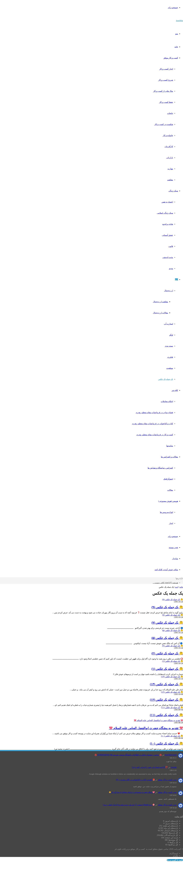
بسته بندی (169, 346)
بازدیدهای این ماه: (170, 828)
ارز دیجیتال (168, 291)
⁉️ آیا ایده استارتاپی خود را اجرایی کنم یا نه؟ (150, 767)
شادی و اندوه (167, 224)
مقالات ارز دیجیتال (160, 313)
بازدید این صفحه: (171, 838)
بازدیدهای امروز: (171, 821)
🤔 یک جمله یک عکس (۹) (167, 607)
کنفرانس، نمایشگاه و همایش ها (160, 468)
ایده (176, 279)
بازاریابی (169, 158)
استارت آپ (168, 324)
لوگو (171, 335)
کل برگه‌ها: (173, 842)
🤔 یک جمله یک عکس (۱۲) (166, 699)
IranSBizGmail (171, 755)
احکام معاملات (167, 401)
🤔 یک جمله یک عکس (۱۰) (166, 743)
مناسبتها (169, 446)
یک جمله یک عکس (165, 379)
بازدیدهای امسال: (170, 830)
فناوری (170, 357)
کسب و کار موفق (170, 58)
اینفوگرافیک (168, 479)
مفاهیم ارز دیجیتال (160, 302)
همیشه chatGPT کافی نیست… (165, 583)
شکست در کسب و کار (163, 124)
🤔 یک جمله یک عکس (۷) (167, 622)
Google (174, 767)
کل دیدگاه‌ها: (172, 845)
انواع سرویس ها (166, 512)
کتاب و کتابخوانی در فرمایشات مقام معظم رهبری (152, 423)
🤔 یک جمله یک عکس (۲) (167, 653)
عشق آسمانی (167, 235)
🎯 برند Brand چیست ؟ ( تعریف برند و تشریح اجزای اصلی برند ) (129, 805)
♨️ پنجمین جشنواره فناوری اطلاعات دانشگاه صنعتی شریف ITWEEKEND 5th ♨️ (128, 755)
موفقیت (169, 368)
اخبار (171, 523)
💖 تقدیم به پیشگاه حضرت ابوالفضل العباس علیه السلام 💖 (146, 728)
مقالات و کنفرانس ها (169, 457)
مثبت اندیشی (167, 257)
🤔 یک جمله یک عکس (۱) (167, 668)
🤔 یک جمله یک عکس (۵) (167, 638)
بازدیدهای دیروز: (171, 823)
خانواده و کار (168, 135)
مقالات (170, 490)
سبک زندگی (173, 191)
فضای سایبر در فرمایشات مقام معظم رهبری (154, 412)
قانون (170, 246)
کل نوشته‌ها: (173, 840)
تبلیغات (170, 113)
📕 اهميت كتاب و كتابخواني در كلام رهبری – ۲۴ (135, 780)
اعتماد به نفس (167, 202)
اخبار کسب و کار (166, 69)
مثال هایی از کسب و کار (163, 91)
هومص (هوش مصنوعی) (168, 501)
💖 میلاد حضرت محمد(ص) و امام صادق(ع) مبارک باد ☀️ (132, 792)
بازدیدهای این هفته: (170, 826)
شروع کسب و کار (165, 80)
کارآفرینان (169, 146)
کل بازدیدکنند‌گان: (170, 835)
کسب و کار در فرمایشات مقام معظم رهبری (154, 435)
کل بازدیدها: (173, 833)
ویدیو (171, 268)
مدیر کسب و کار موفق (167, 780)
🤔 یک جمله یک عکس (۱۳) (166, 684)
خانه (176, 47)
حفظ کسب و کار (166, 102)
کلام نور (175, 390)
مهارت (170, 169)
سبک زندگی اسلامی (165, 213)
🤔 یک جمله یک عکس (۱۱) (166, 715)
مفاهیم (170, 180)
